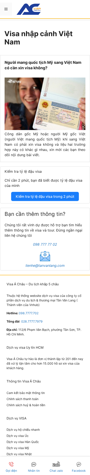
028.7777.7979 (32, 321)
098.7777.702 (28, 313)
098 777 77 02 (45, 244)
